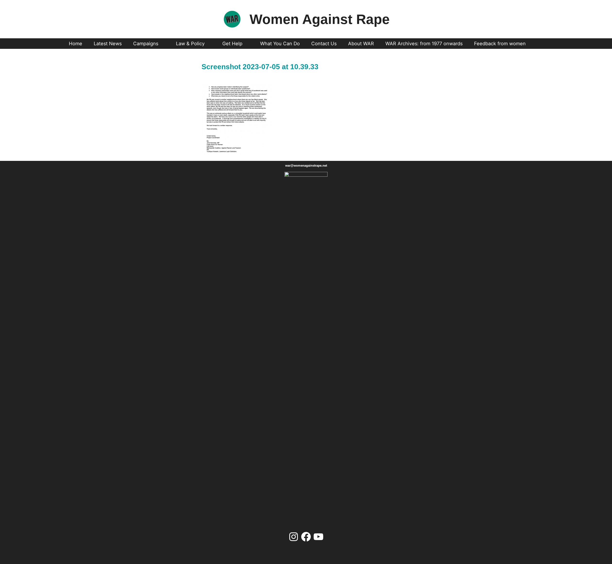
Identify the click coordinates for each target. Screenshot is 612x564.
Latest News (108, 43)
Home (75, 43)
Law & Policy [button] (190, 43)
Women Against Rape (320, 19)
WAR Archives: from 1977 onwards (424, 43)
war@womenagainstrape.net (306, 165)
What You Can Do (280, 43)
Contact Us (324, 43)
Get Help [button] (232, 43)
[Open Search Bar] (540, 43)
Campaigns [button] (145, 43)
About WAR (361, 43)
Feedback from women (500, 43)
